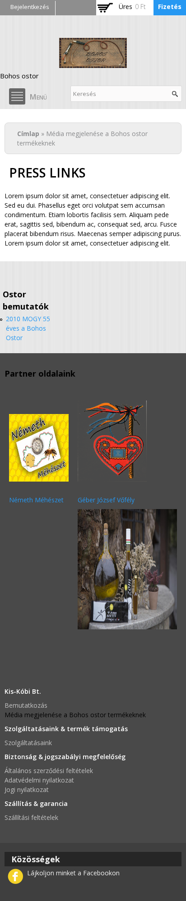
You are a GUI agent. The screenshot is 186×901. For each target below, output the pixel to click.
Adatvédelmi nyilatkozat (39, 780)
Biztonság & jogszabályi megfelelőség (65, 756)
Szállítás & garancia (36, 803)
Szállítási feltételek (31, 817)
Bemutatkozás (26, 705)
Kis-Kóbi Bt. (23, 691)
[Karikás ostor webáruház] (93, 63)
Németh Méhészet (36, 500)
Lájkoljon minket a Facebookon (73, 873)
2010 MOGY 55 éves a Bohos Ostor (28, 328)
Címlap (28, 133)
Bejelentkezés (29, 7)
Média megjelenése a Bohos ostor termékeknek (75, 714)
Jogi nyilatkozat (27, 789)
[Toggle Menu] (17, 96)
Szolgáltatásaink (28, 742)
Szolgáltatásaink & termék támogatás (66, 728)
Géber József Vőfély (106, 500)
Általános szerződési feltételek (49, 770)
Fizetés (169, 6)
